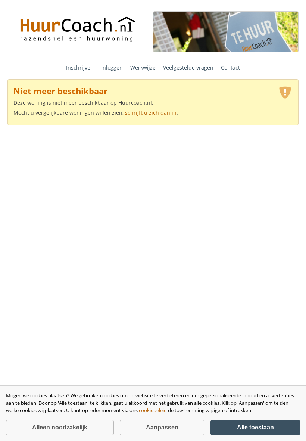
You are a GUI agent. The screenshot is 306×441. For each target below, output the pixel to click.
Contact (230, 67)
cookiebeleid (153, 410)
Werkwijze (143, 67)
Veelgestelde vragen (188, 67)
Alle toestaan (255, 427)
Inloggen (112, 67)
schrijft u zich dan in (151, 112)
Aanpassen (162, 427)
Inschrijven (80, 67)
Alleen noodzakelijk (59, 427)
